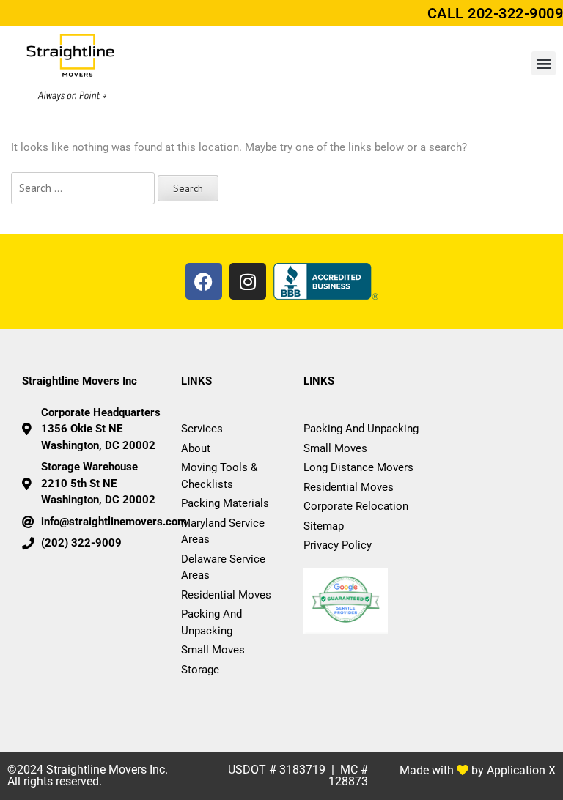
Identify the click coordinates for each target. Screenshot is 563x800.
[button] (543, 63)
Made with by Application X (478, 770)
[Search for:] (83, 188)
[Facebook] (203, 281)
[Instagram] (247, 281)
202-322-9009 (515, 13)
